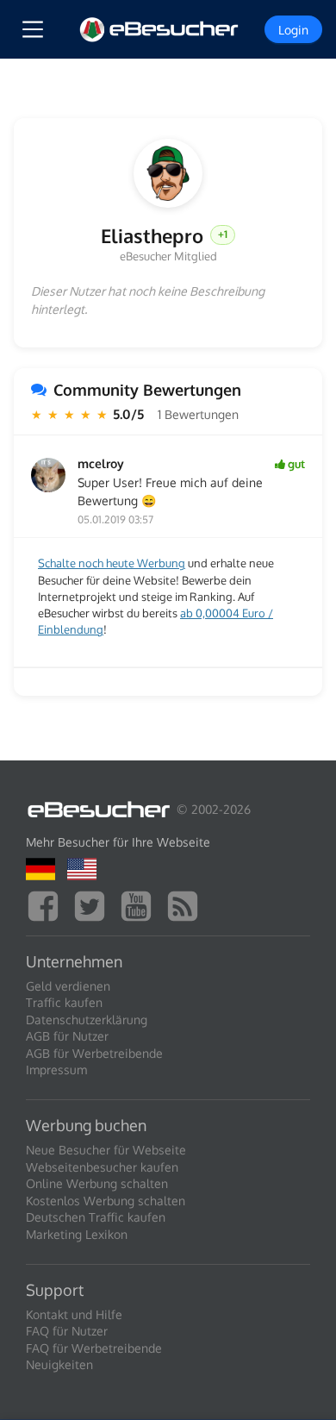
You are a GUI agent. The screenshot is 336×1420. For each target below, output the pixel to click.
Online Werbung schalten (97, 1183)
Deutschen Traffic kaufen (95, 1217)
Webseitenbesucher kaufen (102, 1167)
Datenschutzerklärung (86, 1019)
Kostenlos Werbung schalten (105, 1200)
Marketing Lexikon (77, 1234)
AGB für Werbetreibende (94, 1053)
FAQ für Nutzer (67, 1330)
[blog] (186, 904)
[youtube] (140, 904)
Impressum (56, 1069)
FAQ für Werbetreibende (94, 1348)
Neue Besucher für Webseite (106, 1149)
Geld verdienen (68, 986)
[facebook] (47, 904)
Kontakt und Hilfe (74, 1314)
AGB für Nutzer (67, 1036)
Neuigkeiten (59, 1364)
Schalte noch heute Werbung (111, 563)
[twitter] (93, 904)
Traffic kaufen (64, 1002)
